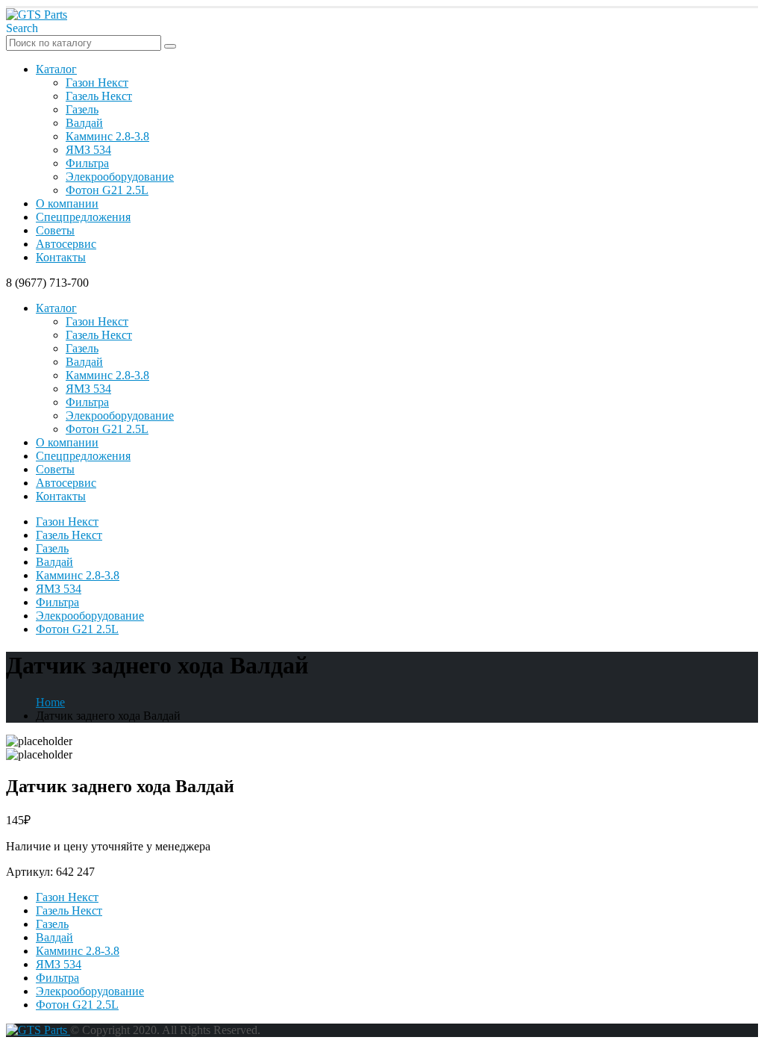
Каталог (56, 69)
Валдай (84, 122)
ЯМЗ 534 (88, 149)
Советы (55, 230)
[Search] (170, 46)
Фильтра (87, 163)
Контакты (61, 257)
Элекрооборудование (120, 176)
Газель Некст (99, 96)
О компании (67, 203)
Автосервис (66, 243)
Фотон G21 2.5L (107, 190)
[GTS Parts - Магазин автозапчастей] (36, 14)
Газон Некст (97, 82)
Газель (82, 109)
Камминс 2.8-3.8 (107, 136)
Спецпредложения (83, 217)
